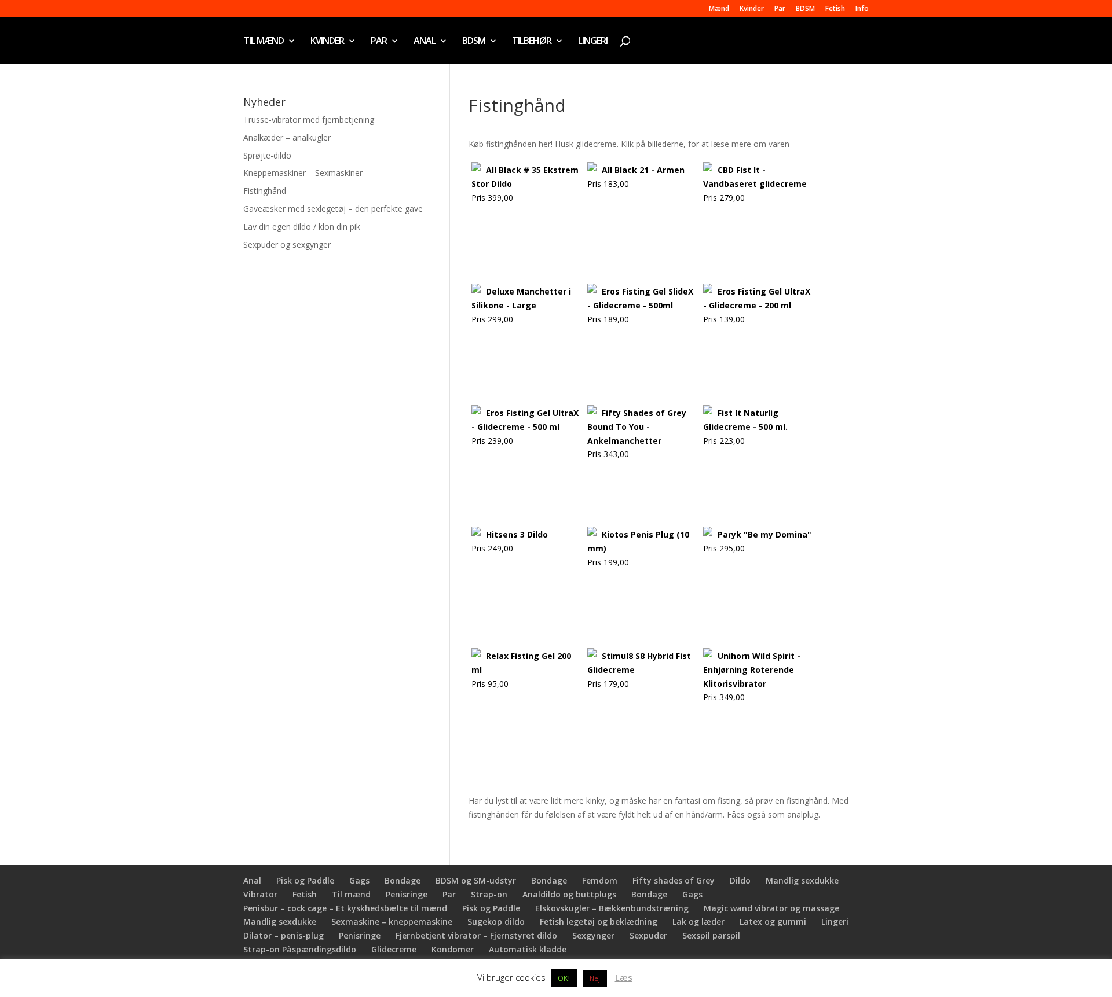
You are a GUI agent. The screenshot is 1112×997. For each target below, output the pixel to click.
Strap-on (489, 894)
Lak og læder (698, 921)
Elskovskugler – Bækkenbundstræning (612, 908)
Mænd (719, 9)
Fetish (835, 9)
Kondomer (452, 949)
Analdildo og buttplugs (569, 894)
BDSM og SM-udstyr (476, 880)
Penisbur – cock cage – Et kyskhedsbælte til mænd (345, 908)
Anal (252, 880)
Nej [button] (595, 978)
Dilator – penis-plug (283, 935)
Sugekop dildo (496, 921)
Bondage (402, 880)
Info (862, 9)
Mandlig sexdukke (802, 880)
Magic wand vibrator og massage (771, 908)
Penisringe (406, 894)
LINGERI (593, 41)
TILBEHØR (531, 41)
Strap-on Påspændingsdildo (299, 949)
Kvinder (752, 9)
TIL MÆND (263, 41)
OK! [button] (564, 978)
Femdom (599, 880)
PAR (379, 41)
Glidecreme (393, 949)
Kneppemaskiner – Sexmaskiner (303, 172)
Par (779, 9)
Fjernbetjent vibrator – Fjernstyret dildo (476, 935)
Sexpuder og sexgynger (287, 244)
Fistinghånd (264, 190)
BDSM (805, 9)
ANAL (425, 41)
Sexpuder (648, 935)
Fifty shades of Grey (673, 880)
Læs (623, 977)
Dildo (740, 880)
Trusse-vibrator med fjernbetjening (308, 119)
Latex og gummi (773, 921)
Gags (359, 880)
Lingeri (834, 921)
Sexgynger (593, 935)
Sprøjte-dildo (267, 155)
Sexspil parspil (711, 935)
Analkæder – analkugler (287, 137)
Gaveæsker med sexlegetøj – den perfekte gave (333, 208)
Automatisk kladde (527, 949)
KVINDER (327, 41)
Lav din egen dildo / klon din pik (301, 226)
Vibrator (260, 894)
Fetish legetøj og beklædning (598, 921)
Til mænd (351, 894)
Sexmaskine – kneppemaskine (391, 921)
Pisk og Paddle (305, 880)
